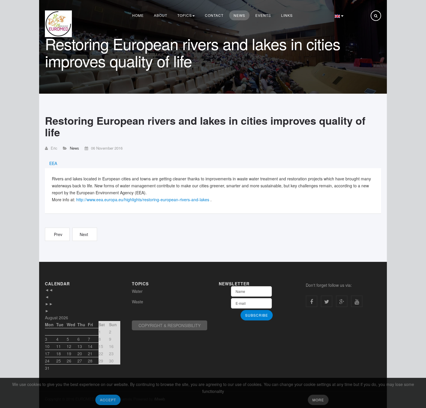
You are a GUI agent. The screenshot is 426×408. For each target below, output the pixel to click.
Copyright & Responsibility (170, 325)
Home (138, 15)
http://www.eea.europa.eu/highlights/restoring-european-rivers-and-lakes (142, 199)
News (239, 15)
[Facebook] (311, 301)
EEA (53, 163)
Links (287, 15)
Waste (137, 301)
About (160, 15)
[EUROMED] (58, 23)
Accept (108, 399)
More (318, 399)
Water (137, 291)
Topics (184, 15)
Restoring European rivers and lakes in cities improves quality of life (205, 126)
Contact (214, 15)
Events (263, 15)
